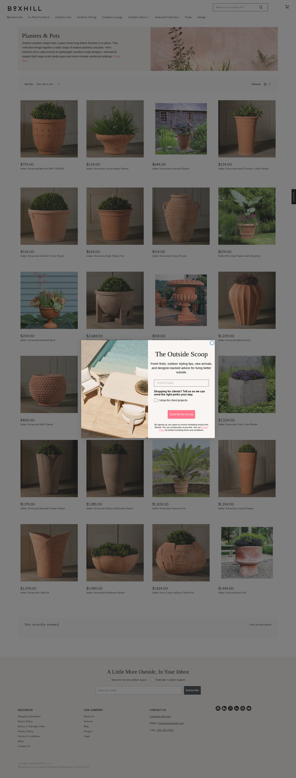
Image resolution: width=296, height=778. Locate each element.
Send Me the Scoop (181, 414)
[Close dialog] (212, 343)
